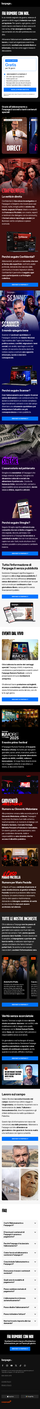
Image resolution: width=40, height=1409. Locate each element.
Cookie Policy (6, 1382)
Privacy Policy (6, 1385)
